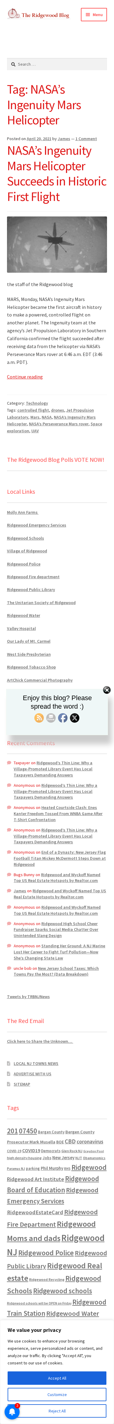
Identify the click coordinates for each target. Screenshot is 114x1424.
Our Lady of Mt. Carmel (28, 641)
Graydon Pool (93, 1151)
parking (33, 1168)
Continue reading (25, 377)
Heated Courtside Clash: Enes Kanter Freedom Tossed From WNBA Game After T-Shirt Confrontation (58, 813)
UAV (35, 431)
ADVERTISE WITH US (32, 1074)
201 (12, 1130)
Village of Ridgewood (27, 551)
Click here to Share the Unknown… (40, 1041)
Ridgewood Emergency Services (36, 525)
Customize (57, 1394)
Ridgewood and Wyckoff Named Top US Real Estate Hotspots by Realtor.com (57, 877)
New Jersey (63, 1157)
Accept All (57, 1378)
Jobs (47, 1157)
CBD (70, 1141)
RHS (67, 1168)
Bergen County (51, 1132)
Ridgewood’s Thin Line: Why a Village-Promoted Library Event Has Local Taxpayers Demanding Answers (53, 769)
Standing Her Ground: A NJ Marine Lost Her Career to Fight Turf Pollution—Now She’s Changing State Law (59, 952)
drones (57, 410)
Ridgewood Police (23, 564)
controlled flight (33, 410)
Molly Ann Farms (23, 512)
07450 (28, 1130)
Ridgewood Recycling (46, 1279)
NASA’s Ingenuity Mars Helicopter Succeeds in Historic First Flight (56, 173)
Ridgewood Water (23, 615)
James (64, 138)
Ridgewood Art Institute (35, 1179)
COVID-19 (14, 1151)
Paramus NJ (16, 1169)
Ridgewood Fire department (33, 576)
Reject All (57, 1411)
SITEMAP (22, 1084)
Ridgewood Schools (25, 538)
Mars (35, 417)
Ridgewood (89, 1167)
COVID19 (31, 1150)
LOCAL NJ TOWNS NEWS (36, 1063)
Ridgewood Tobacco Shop (31, 667)
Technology (37, 403)
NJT (78, 1158)
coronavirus (90, 1141)
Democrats (50, 1150)
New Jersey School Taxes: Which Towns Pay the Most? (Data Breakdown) (56, 971)
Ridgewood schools (62, 1290)
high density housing (24, 1158)
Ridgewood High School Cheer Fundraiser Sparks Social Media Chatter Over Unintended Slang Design (56, 929)
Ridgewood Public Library (31, 589)
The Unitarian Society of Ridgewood (41, 602)
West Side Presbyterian (29, 654)
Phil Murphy (52, 1168)
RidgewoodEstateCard (35, 1212)
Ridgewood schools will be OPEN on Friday (39, 1303)
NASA (47, 417)
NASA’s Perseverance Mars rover (58, 424)
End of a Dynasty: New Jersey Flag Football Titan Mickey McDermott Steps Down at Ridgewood (60, 858)
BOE (60, 1142)
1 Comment (86, 138)
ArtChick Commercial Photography (40, 680)
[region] (57, 1372)
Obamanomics (94, 1158)
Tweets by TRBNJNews (28, 996)
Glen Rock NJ (71, 1151)
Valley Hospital (21, 628)
